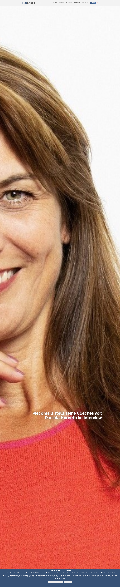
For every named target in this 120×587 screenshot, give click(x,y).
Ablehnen (60, 581)
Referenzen (69, 2)
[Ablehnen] (118, 577)
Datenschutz (76, 2)
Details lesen (67, 581)
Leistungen (61, 2)
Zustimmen (52, 581)
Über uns (54, 2)
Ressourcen (84, 2)
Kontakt (93, 2)
